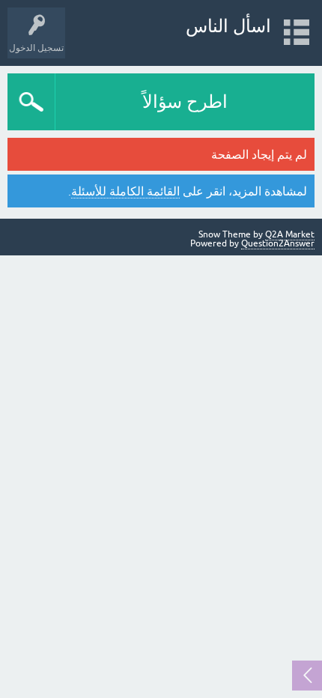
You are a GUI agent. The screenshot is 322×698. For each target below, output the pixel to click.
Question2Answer (278, 243)
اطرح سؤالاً (185, 101)
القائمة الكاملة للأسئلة (125, 191)
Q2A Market (290, 234)
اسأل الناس (228, 26)
